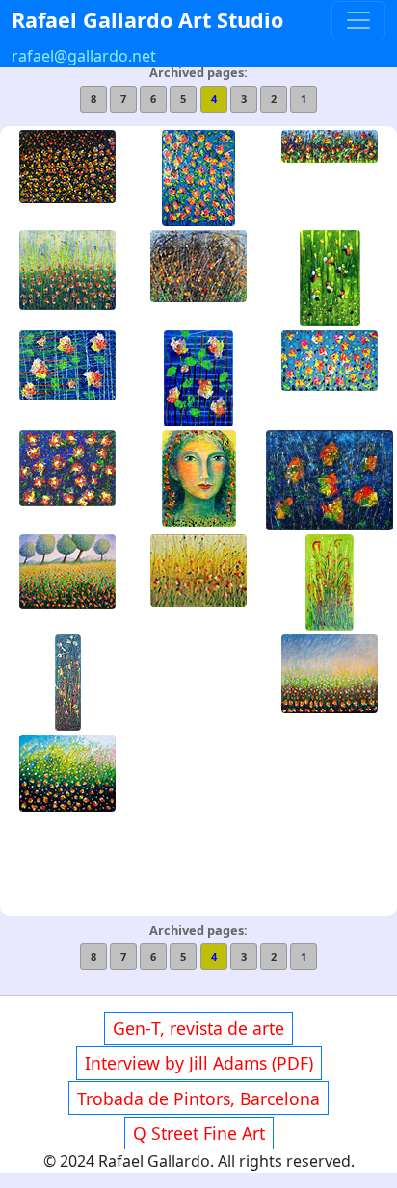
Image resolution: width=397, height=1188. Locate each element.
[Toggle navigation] (358, 20)
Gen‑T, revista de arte (198, 1028)
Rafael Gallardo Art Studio (147, 20)
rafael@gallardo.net (84, 55)
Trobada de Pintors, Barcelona (198, 1098)
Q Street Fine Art (199, 1133)
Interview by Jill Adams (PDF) (199, 1062)
